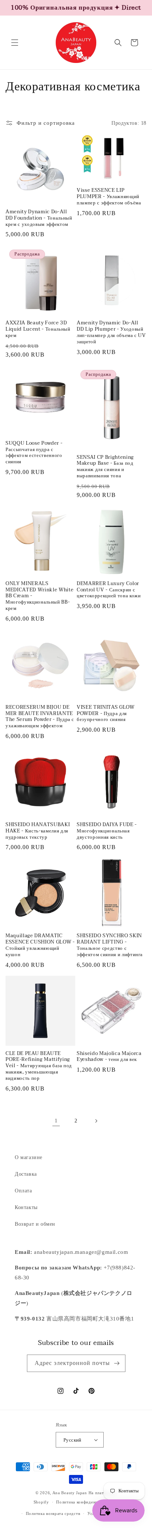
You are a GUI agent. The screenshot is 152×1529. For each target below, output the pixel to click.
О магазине (28, 1157)
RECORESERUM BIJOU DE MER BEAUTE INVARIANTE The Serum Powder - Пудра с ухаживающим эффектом (40, 716)
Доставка (26, 1174)
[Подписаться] (117, 1363)
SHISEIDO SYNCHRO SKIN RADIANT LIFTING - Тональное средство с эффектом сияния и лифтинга (110, 945)
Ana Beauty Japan (69, 1492)
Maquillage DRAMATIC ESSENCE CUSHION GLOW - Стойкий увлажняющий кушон (40, 945)
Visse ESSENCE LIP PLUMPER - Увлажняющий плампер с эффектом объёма (109, 196)
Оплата (23, 1191)
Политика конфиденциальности (87, 1502)
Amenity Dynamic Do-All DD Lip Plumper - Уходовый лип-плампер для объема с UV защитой (111, 332)
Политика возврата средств (53, 1513)
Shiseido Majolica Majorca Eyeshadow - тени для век (109, 1057)
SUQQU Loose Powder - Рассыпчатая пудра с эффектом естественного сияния (34, 452)
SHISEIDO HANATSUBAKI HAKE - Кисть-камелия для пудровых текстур (38, 831)
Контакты (26, 1207)
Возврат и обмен (35, 1224)
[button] (15, 42)
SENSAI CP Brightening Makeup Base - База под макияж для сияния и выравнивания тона (105, 466)
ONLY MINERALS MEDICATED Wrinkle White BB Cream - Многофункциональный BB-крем (39, 596)
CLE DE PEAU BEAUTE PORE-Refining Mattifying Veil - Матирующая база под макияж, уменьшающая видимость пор (39, 1066)
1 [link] (56, 1121)
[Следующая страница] (96, 1121)
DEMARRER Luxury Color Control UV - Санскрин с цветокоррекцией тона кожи (109, 590)
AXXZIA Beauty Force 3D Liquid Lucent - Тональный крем (38, 329)
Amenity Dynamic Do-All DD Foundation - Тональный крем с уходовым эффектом (39, 218)
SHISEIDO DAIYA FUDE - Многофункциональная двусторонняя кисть (107, 831)
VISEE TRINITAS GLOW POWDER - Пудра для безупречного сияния (106, 713)
